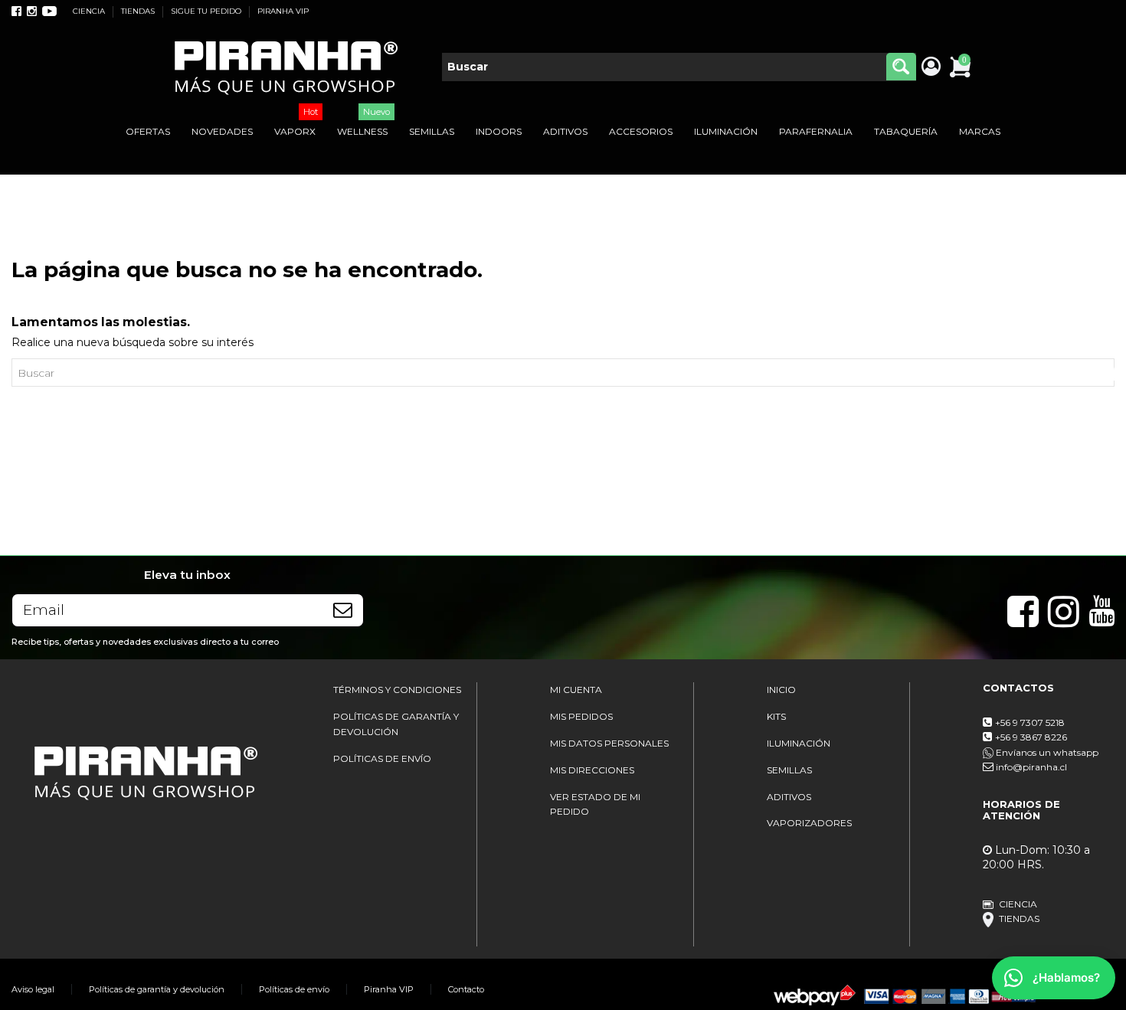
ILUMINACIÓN (798, 743)
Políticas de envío (294, 989)
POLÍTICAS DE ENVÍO (382, 758)
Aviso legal (32, 989)
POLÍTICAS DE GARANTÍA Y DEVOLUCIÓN (396, 724)
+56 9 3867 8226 (1031, 737)
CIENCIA (90, 11)
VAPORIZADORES (809, 823)
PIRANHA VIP (283, 11)
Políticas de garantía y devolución (156, 989)
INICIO (781, 689)
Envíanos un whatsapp (1045, 752)
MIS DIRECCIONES (592, 770)
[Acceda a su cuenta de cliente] (930, 67)
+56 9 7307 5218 (1030, 722)
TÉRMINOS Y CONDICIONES (397, 689)
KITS (776, 716)
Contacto (466, 989)
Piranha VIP (389, 989)
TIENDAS (139, 11)
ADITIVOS (789, 796)
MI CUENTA (576, 689)
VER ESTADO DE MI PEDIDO (595, 804)
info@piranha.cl (1031, 767)
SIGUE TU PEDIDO (207, 11)
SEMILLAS (789, 770)
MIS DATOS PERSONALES (609, 743)
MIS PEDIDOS (581, 716)
